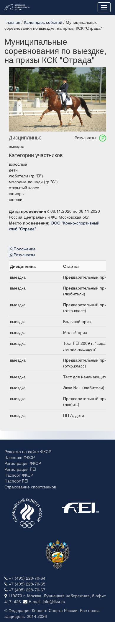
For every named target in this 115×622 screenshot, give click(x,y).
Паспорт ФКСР (18, 475)
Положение (24, 249)
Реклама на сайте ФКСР (27, 451)
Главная (12, 22)
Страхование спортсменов (30, 487)
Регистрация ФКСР (22, 463)
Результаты (23, 254)
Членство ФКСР (19, 457)
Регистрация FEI (20, 469)
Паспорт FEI (16, 481)
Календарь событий (43, 22)
